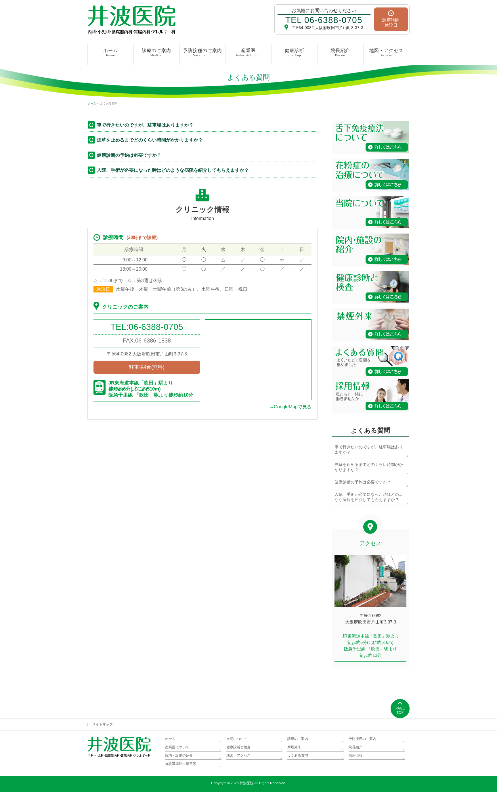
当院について (236, 739)
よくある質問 (370, 430)
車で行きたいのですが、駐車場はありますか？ (145, 125)
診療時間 (390, 23)
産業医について (177, 747)
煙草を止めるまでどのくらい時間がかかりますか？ (150, 139)
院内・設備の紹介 (179, 755)
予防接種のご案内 (362, 739)
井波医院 (246, 783)
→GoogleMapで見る (290, 406)
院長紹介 (355, 747)
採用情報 (355, 755)
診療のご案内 (297, 739)
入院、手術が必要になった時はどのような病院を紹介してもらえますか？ (173, 170)
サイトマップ (102, 724)
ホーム (170, 739)
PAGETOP (400, 708)
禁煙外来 (294, 747)
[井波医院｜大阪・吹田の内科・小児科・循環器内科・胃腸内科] (131, 27)
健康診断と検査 (238, 747)
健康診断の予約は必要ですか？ (129, 155)
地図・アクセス (238, 755)
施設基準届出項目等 (180, 764)
